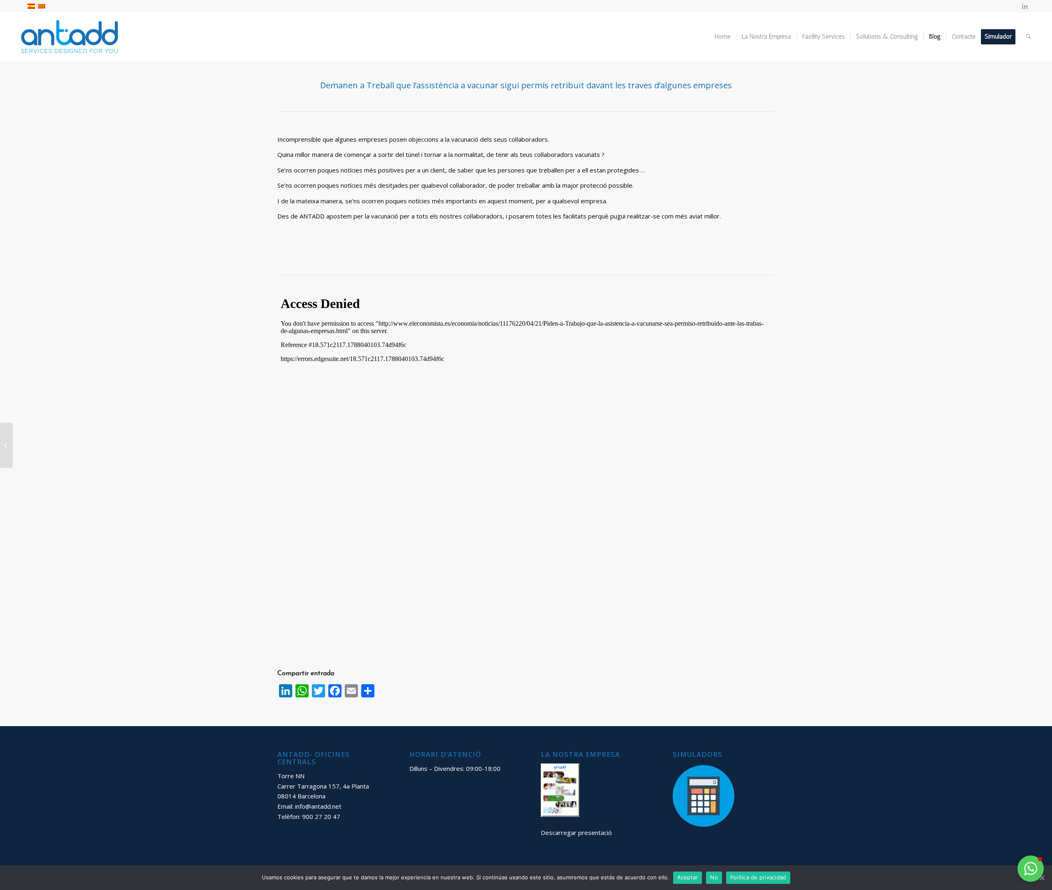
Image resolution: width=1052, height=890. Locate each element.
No (714, 877)
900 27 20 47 (321, 816)
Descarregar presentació (576, 832)
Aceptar (687, 877)
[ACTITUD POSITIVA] (6, 445)
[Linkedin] (1025, 6)
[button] (1030, 869)
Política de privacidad (758, 877)
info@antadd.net (318, 806)
